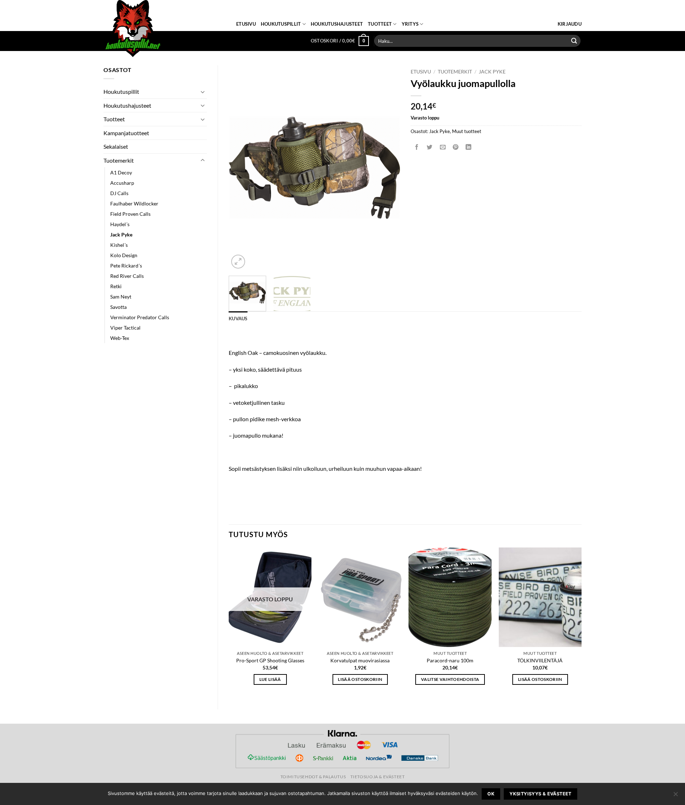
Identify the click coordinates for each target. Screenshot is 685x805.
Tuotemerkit (118, 160)
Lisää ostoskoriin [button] (360, 679)
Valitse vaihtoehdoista (450, 679)
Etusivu (246, 24)
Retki (116, 286)
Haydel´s (120, 224)
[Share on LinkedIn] (469, 147)
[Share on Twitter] (430, 147)
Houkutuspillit (281, 24)
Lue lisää (270, 679)
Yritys (410, 24)
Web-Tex (119, 338)
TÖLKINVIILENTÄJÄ (540, 660)
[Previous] (241, 167)
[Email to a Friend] (442, 147)
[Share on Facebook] (417, 147)
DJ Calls (119, 193)
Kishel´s (119, 245)
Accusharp (122, 183)
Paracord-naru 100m (450, 660)
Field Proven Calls (130, 214)
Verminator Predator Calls (139, 317)
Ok (490, 793)
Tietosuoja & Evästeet (377, 776)
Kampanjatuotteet (126, 132)
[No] (675, 796)
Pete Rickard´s (126, 266)
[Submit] (574, 41)
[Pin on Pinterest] (455, 147)
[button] (570, 24)
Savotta (118, 307)
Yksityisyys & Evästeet (540, 793)
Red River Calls (127, 276)
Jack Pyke (121, 234)
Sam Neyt (120, 297)
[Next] (387, 167)
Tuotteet (380, 24)
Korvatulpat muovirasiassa (360, 660)
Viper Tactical (125, 328)
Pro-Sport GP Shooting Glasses (270, 660)
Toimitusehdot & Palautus (313, 776)
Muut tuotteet (466, 131)
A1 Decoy (121, 172)
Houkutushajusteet (337, 24)
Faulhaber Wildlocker (134, 203)
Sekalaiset (115, 146)
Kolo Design (123, 255)
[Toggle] (202, 91)
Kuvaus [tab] (238, 318)
